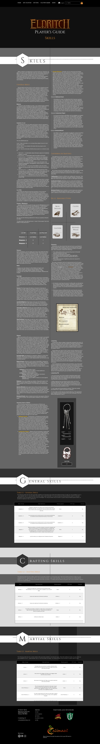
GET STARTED (38, 714)
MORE (36, 720)
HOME (37, 712)
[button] (27, 3)
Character (71, 266)
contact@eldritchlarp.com (24, 720)
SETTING (37, 716)
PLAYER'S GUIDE (39, 718)
